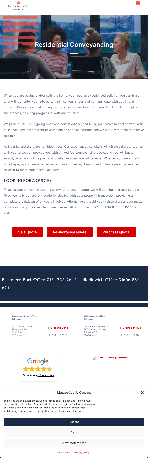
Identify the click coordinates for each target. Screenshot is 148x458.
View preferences (74, 443)
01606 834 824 (132, 327)
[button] (142, 392)
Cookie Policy (64, 452)
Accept (74, 422)
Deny (74, 432)
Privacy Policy (81, 452)
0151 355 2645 (59, 327)
